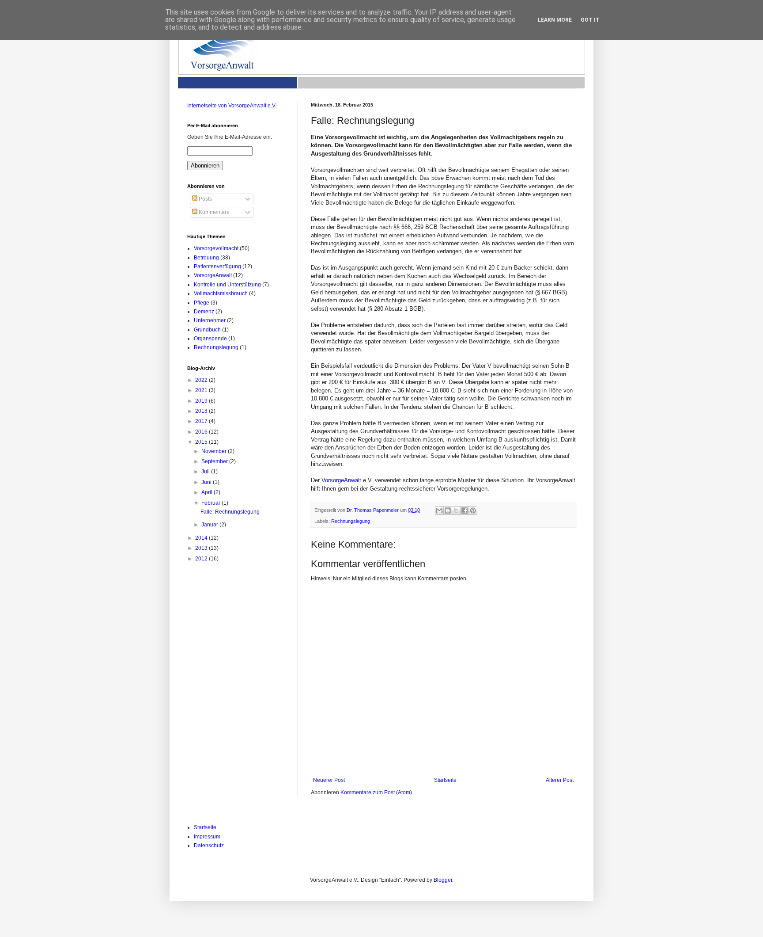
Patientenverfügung (217, 266)
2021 (202, 390)
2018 (202, 411)
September (215, 461)
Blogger (443, 880)
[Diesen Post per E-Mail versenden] (439, 510)
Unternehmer (210, 320)
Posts (204, 199)
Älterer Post (560, 780)
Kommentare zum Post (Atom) (376, 792)
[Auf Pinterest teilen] (472, 510)
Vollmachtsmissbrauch (221, 293)
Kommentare (213, 212)
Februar (211, 503)
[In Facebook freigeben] (464, 510)
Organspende (210, 338)
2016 (202, 432)
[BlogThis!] (447, 510)
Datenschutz (209, 845)
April (207, 492)
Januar (210, 525)
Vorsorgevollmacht (216, 248)
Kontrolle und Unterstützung (227, 285)
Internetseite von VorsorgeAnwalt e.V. (231, 106)
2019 (202, 401)
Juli (206, 471)
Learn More (555, 20)
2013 (202, 548)
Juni (207, 482)
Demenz (204, 312)
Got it (590, 20)
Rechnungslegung (350, 521)
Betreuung (206, 258)
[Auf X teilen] (456, 510)
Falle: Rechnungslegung (230, 512)
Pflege (201, 303)
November (214, 451)
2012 (202, 559)
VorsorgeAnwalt (341, 480)
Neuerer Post (329, 780)
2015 (202, 442)
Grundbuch (207, 330)
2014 (202, 538)
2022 (202, 380)
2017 (202, 421)
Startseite (445, 780)
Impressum (207, 837)
